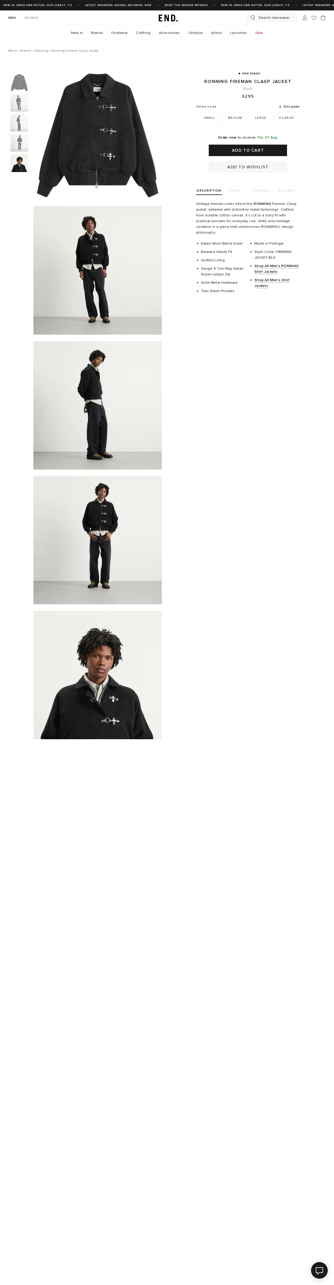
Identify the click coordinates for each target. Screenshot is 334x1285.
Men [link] (12, 18)
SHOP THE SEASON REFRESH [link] (186, 5)
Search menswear (274, 17)
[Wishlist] (314, 18)
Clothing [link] (143, 33)
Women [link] (31, 18)
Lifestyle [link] (195, 33)
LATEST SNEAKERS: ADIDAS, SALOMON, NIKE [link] (118, 5)
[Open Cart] (323, 17)
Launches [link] (238, 33)
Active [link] (216, 33)
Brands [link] (97, 33)
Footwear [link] (119, 33)
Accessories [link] (169, 33)
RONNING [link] (262, 204)
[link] (167, 18)
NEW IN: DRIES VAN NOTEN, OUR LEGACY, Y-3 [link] (37, 5)
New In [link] (77, 33)
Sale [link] (259, 33)
